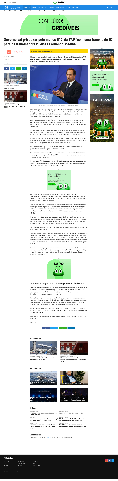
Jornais (14, 2)
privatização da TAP (8, 63)
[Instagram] (106, 460)
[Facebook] (109, 460)
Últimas (33, 408)
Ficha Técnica (7, 471)
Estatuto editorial (16, 471)
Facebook (49, 438)
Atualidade (6, 59)
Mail (10, 2)
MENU (5, 2)
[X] (112, 460)
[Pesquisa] (107, 7)
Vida (31, 417)
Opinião (31, 423)
